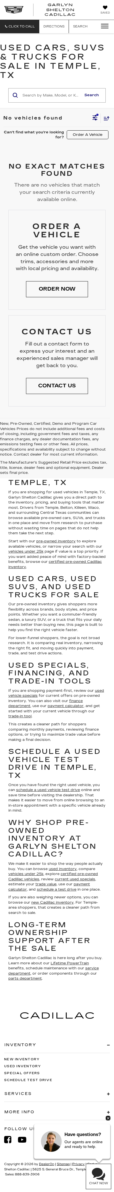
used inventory (63, 869)
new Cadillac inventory (52, 902)
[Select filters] (95, 118)
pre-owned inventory (56, 541)
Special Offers (22, 1073)
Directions (53, 26)
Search (91, 95)
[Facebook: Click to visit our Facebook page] (10, 1139)
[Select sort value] (105, 118)
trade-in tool (20, 716)
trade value (45, 884)
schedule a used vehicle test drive (48, 790)
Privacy (78, 1164)
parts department (25, 978)
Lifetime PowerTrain (70, 963)
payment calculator (66, 706)
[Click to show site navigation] (103, 26)
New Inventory (22, 1059)
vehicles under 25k (25, 551)
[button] (19, 26)
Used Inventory (22, 1066)
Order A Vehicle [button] (87, 135)
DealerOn (46, 1164)
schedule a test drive (56, 889)
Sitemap (63, 1164)
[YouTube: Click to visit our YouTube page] (25, 1139)
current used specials (75, 879)
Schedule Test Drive (28, 1080)
